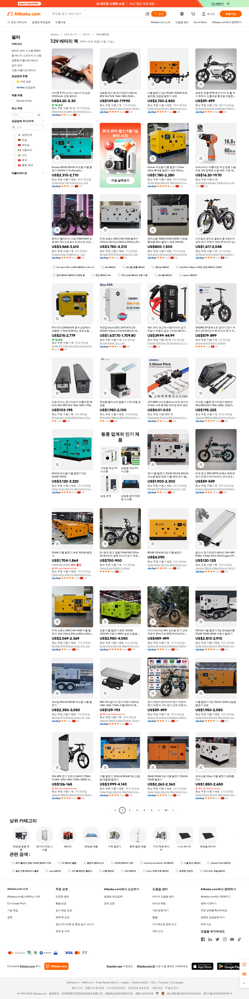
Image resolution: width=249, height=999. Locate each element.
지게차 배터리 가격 (123, 863)
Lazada (125, 982)
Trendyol (163, 982)
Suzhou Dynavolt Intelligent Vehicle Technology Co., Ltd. (216, 108)
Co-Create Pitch (16, 903)
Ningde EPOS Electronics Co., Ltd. (119, 254)
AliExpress (72, 982)
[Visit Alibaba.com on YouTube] (232, 939)
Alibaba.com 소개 (17, 888)
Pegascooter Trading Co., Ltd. (68, 254)
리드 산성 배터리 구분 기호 (134, 275)
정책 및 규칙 (62, 931)
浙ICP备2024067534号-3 (217, 993)
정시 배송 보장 (64, 910)
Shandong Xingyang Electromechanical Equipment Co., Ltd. (168, 254)
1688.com (87, 982)
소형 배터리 (108, 871)
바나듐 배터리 (165, 275)
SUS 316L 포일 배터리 (214, 871)
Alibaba (54, 34)
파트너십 (206, 924)
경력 (9, 917)
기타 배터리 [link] (102, 34)
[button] (147, 14)
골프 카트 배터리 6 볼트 (27, 871)
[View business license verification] (157, 993)
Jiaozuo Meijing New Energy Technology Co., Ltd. (120, 108)
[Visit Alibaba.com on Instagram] (225, 939)
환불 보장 (61, 903)
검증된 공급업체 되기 (213, 917)
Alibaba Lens (27, 966)
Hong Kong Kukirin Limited (210, 343)
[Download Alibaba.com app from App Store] (202, 966)
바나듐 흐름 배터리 (135, 267)
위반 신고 (157, 931)
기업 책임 (12, 910)
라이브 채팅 (159, 903)
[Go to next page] (173, 810)
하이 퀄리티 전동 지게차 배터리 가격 (33, 863)
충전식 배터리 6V (95, 863)
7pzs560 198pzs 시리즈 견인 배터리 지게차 (201, 267)
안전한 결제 (62, 896)
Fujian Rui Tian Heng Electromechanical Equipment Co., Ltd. (72, 346)
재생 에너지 (70, 34)
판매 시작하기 (209, 903)
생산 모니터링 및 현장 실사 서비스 (75, 924)
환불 (154, 917)
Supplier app (114, 966)
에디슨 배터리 (162, 267)
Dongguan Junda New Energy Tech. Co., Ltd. (72, 417)
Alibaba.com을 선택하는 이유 (23, 896)
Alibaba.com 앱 (146, 966)
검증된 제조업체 (113, 896)
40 (166, 810)
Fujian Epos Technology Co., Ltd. (70, 182)
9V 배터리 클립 (69, 863)
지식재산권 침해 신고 (164, 924)
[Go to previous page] (115, 810)
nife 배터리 (110, 267)
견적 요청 (109, 903)
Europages (177, 982)
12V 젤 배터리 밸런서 (82, 871)
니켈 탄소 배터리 (192, 863)
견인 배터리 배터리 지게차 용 (70, 275)
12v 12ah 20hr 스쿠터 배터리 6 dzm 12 (75, 267)
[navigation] (27, 423)
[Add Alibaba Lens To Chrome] (56, 966)
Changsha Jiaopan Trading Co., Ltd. (215, 182)
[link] (244, 964)
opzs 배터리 (55, 871)
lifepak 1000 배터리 (221, 863)
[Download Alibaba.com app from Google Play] (229, 966)
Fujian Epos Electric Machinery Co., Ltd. (168, 108)
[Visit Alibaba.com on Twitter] (217, 939)
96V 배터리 (130, 871)
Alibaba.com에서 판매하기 (215, 896)
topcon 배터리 (189, 275)
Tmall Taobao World (107, 982)
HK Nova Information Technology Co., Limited (216, 254)
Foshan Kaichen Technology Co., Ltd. (168, 343)
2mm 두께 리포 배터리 (158, 871)
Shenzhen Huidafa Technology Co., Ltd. (72, 111)
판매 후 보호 (62, 917)
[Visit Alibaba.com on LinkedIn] (210, 939)
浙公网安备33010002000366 (184, 993)
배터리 (86, 34)
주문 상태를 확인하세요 (214, 910)
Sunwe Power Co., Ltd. (112, 343)
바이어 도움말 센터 (163, 896)
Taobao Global (139, 982)
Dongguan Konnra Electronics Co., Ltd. (168, 417)
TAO (153, 982)
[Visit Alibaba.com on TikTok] (239, 939)
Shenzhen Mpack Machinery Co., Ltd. (120, 417)
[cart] (194, 14)
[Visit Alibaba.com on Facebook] (203, 939)
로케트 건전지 (186, 871)
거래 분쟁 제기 (160, 910)
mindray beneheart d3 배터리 (159, 863)
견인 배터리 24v (103, 275)
